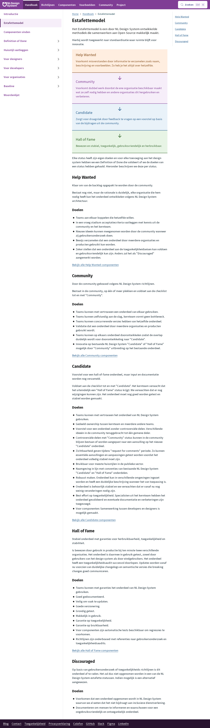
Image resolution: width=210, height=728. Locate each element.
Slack (101, 723)
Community (106, 5)
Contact (16, 723)
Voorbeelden (87, 5)
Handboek (31, 5)
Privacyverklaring (59, 723)
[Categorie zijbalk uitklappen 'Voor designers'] (58, 59)
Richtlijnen (48, 5)
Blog (6, 723)
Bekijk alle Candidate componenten (94, 520)
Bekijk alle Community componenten (94, 355)
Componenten (67, 5)
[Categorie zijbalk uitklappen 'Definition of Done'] (58, 41)
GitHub (90, 723)
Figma (111, 723)
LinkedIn (123, 723)
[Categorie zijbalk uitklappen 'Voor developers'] (58, 68)
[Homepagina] (75, 14)
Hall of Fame (181, 35)
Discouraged (181, 41)
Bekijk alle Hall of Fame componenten (95, 650)
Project (121, 5)
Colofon (78, 723)
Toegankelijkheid (35, 723)
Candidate (180, 29)
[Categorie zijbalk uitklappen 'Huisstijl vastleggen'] (58, 50)
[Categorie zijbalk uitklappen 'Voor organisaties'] (58, 77)
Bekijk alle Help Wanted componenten (95, 265)
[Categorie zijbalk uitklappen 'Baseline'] (58, 86)
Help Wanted (182, 16)
